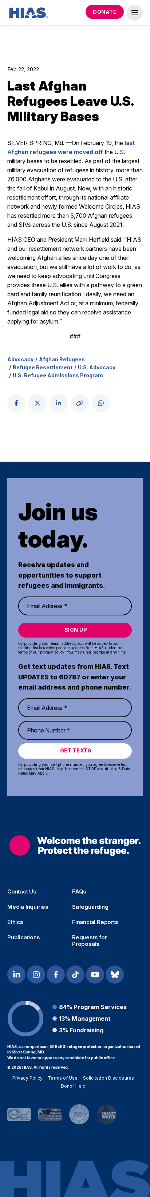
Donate (105, 12)
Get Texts (76, 750)
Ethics (15, 922)
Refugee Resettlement (42, 367)
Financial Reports (95, 922)
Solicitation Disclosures (108, 1078)
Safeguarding (90, 907)
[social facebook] (16, 403)
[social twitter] (37, 403)
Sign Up (75, 630)
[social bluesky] (115, 974)
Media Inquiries (27, 907)
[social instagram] (36, 974)
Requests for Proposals (89, 940)
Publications (23, 937)
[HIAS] (75, 846)
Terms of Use (63, 1078)
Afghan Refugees (62, 359)
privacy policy (52, 652)
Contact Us (21, 891)
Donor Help (73, 1086)
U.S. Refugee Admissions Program (58, 375)
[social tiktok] (75, 974)
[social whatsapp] (101, 403)
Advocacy (20, 359)
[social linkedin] (59, 403)
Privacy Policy (27, 1078)
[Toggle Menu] (135, 13)
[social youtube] (95, 974)
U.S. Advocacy (96, 367)
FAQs (79, 891)
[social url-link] (80, 403)
